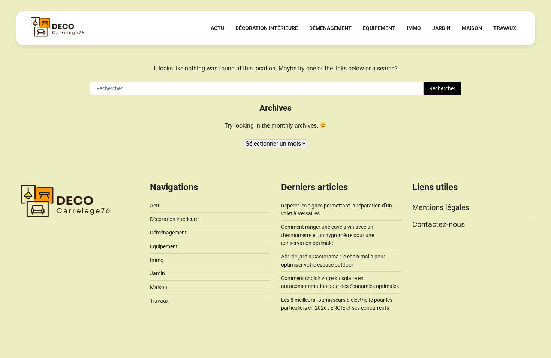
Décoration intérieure (266, 28)
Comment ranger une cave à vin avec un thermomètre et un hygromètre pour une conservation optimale (327, 235)
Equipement (379, 28)
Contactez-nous (438, 224)
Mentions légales (440, 207)
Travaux (504, 28)
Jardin (441, 28)
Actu (217, 28)
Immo (414, 28)
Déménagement (330, 28)
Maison (472, 28)
